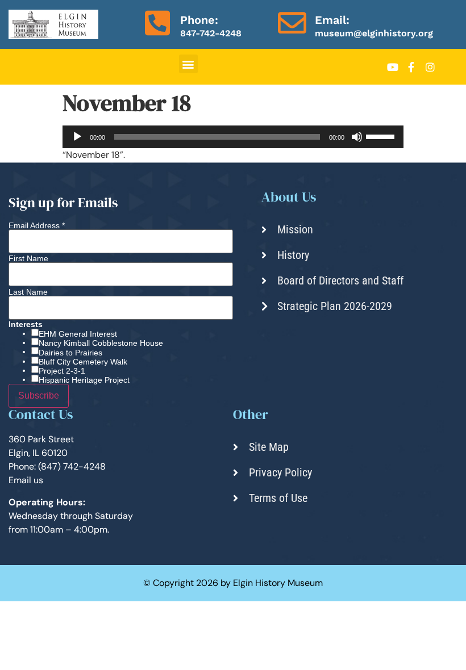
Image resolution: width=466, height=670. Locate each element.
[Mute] (357, 137)
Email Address (37, 225)
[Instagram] (430, 67)
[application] (233, 136)
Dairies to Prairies (70, 353)
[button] (188, 64)
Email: (332, 20)
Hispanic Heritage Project (84, 380)
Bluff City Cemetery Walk (83, 362)
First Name (28, 258)
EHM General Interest (78, 334)
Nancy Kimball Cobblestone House (101, 343)
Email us (26, 480)
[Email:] (292, 23)
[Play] (77, 137)
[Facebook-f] (411, 67)
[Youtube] (393, 67)
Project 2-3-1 (62, 371)
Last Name (28, 292)
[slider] (382, 135)
